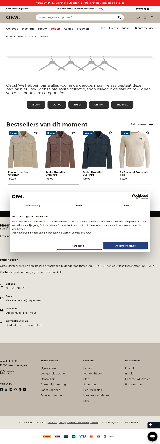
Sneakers (122, 104)
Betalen (130, 373)
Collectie (12, 28)
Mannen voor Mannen (97, 395)
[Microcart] (152, 17)
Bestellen (131, 368)
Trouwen (83, 28)
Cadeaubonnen (50, 389)
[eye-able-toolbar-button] (151, 425)
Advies (68, 28)
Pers (86, 400)
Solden (55, 28)
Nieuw (42, 28)
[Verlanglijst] (145, 17)
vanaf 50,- (19, 8)
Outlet (57, 104)
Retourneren (133, 384)
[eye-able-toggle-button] (157, 425)
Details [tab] (80, 205)
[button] (145, 17)
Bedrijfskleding (92, 389)
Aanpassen (78, 245)
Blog (102, 28)
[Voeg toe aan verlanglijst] (36, 132)
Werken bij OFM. (93, 373)
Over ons (88, 360)
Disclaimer (52, 422)
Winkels (126, 28)
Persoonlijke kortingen (55, 384)
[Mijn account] (138, 17)
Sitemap (94, 422)
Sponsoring (90, 384)
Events (113, 28)
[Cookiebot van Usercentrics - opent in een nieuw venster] (134, 196)
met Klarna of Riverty (80, 8)
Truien (78, 104)
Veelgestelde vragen (54, 373)
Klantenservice (144, 28)
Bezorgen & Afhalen (137, 379)
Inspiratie (28, 28)
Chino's (99, 104)
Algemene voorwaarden (78, 422)
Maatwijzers (48, 379)
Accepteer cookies (125, 245)
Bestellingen (132, 360)
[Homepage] (13, 17)
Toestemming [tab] (33, 205)
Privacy (62, 422)
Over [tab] (127, 205)
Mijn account (49, 368)
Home (9, 36)
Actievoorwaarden (52, 395)
